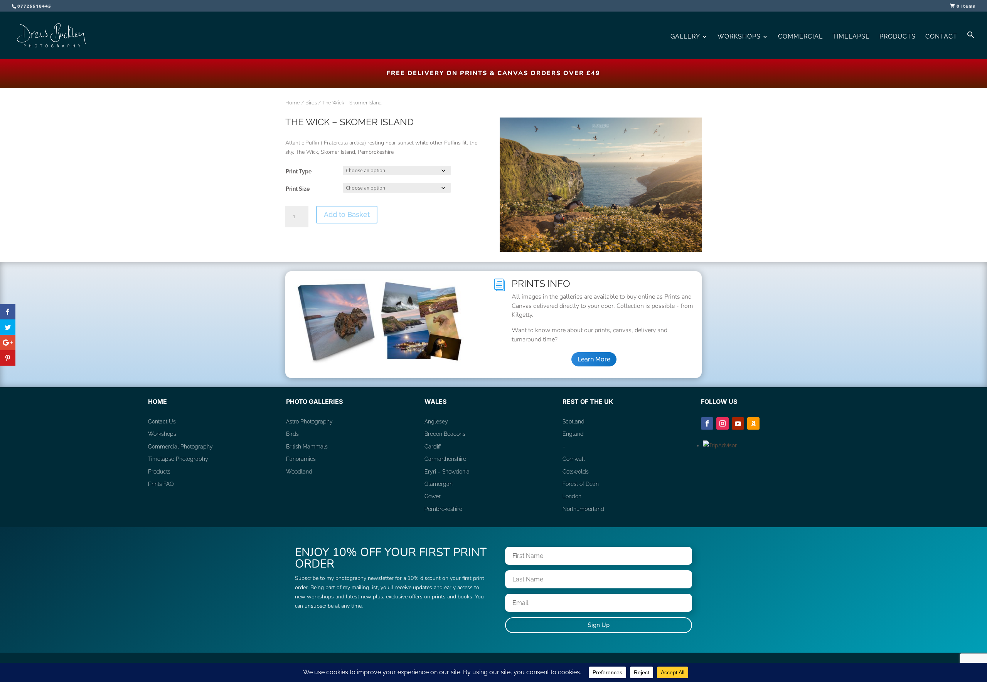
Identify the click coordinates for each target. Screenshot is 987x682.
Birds (311, 103)
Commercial (800, 37)
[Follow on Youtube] (738, 423)
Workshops (739, 37)
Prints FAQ (161, 484)
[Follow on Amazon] (753, 423)
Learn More (594, 359)
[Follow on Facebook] (707, 423)
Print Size (298, 189)
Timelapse (851, 37)
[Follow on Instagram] (722, 423)
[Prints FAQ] (380, 364)
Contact (941, 37)
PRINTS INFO (541, 283)
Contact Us (162, 421)
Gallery (685, 37)
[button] (971, 45)
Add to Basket (347, 214)
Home (292, 103)
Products (897, 37)
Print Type (299, 171)
